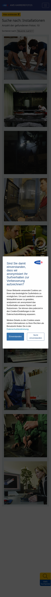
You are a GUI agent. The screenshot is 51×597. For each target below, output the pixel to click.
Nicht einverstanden (35, 336)
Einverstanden (15, 336)
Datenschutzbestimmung (17, 329)
